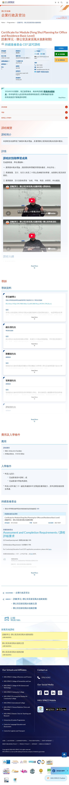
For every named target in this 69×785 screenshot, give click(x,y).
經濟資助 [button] (3, 64)
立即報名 (61, 48)
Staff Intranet (47, 740)
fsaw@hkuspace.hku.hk (42, 69)
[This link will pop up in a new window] (50, 709)
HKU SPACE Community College (14, 692)
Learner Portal (21, 740)
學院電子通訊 (15, 619)
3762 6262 (45, 677)
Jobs (3, 740)
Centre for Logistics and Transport (14, 731)
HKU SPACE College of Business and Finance (17, 677)
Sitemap (34, 744)
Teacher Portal (34, 740)
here (50, 549)
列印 (43, 54)
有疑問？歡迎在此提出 (42, 72)
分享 (37, 54)
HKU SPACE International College (14, 703)
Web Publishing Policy (10, 744)
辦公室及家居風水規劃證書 (25, 608)
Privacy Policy (25, 744)
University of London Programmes (14, 720)
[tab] (34, 127)
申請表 (38, 51)
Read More (62, 97)
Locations (10, 740)
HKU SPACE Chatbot (57, 778)
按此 (31, 554)
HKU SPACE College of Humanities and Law (17, 681)
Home (3, 22)
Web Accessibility (45, 744)
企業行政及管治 (13, 15)
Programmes (11, 22)
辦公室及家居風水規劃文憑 (25, 603)
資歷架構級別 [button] (5, 61)
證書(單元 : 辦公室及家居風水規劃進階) (30, 599)
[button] (61, 2)
